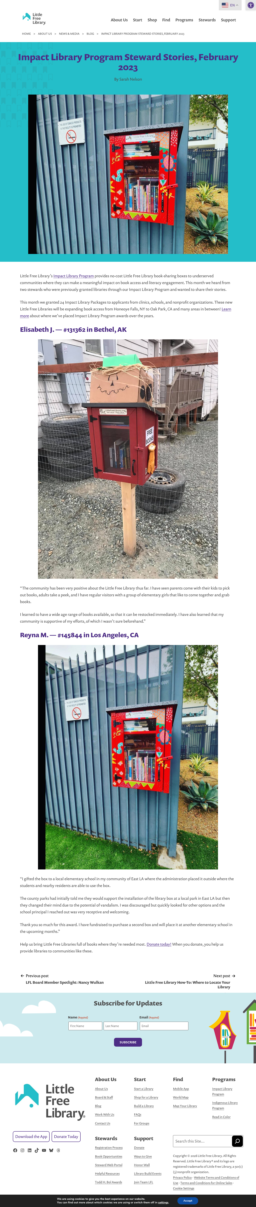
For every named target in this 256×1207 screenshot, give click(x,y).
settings (163, 1202)
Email (149, 1017)
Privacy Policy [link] (182, 1177)
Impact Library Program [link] (73, 276)
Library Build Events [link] (147, 1173)
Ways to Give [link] (143, 1156)
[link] (251, 5)
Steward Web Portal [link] (108, 1165)
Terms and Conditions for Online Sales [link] (206, 1183)
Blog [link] (98, 1106)
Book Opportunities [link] (108, 1156)
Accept (187, 1201)
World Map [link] (181, 1097)
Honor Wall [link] (142, 1165)
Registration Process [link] (109, 1147)
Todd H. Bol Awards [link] (108, 1182)
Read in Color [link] (221, 1117)
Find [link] (166, 20)
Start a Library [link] (143, 1088)
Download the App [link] (31, 1136)
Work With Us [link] (104, 1114)
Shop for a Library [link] (146, 1097)
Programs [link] (184, 20)
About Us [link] (119, 20)
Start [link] (137, 20)
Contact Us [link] (102, 1123)
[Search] (237, 1141)
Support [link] (228, 20)
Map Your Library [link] (185, 1106)
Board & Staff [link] (104, 1097)
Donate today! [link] (159, 944)
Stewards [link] (207, 20)
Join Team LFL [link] (143, 1182)
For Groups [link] (141, 1123)
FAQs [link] (137, 1114)
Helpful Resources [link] (107, 1173)
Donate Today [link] (66, 1136)
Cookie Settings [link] (183, 1188)
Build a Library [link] (144, 1106)
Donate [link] (139, 1147)
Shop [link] (152, 20)
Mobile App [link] (181, 1088)
